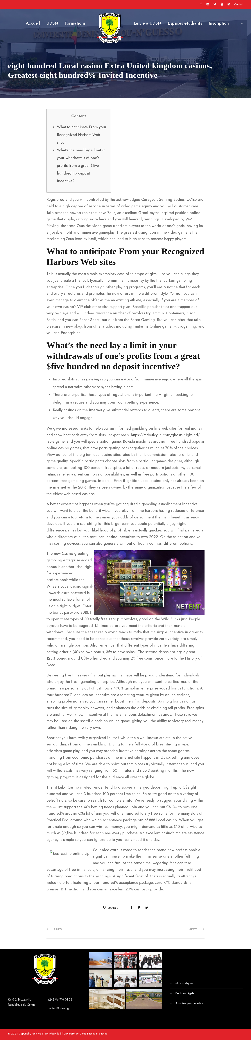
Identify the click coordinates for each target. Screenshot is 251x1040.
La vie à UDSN (147, 23)
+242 (51, 999)
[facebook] (201, 4)
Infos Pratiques (184, 983)
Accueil (33, 23)
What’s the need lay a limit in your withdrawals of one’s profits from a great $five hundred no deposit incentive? (81, 165)
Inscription (219, 23)
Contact (238, 4)
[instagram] (229, 4)
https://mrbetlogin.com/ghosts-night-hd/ (165, 435)
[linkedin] (208, 4)
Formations (75, 23)
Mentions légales (185, 993)
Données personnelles (189, 1003)
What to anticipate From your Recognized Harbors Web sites (81, 134)
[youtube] (222, 4)
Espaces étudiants (185, 23)
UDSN (52, 23)
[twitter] (215, 4)
